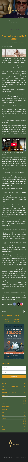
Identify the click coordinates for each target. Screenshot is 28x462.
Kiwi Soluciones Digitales (19, 457)
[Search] (24, 311)
